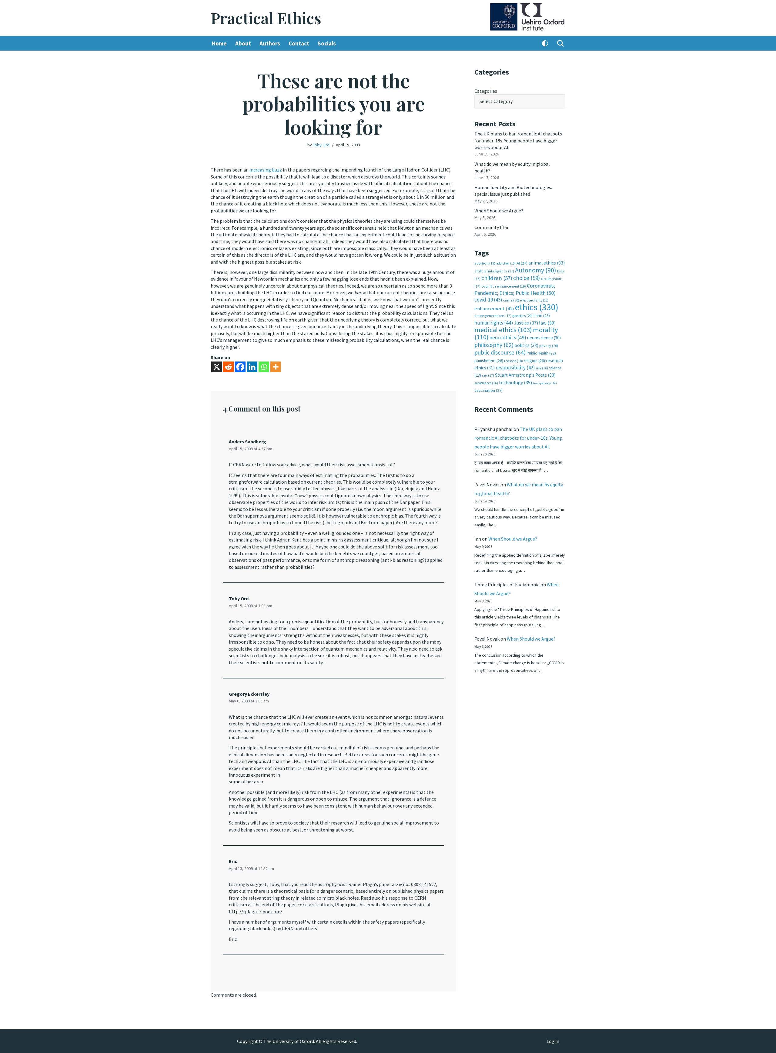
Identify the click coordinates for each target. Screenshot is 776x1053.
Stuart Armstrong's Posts (525, 375)
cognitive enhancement (503, 286)
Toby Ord (321, 145)
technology (515, 382)
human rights (493, 322)
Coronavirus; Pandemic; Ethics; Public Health (515, 289)
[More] (275, 367)
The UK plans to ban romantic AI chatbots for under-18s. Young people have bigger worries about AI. (518, 140)
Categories (485, 91)
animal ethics (546, 263)
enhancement (494, 308)
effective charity (534, 300)
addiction (506, 263)
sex (488, 375)
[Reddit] (228, 367)
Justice (526, 323)
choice (526, 278)
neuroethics (508, 337)
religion (534, 360)
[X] (216, 367)
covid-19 (488, 299)
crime (511, 300)
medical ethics (503, 329)
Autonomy (535, 270)
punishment (488, 360)
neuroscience (544, 338)
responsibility (515, 367)
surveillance (486, 383)
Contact (299, 43)
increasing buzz (265, 170)
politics (526, 345)
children (496, 278)
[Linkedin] (252, 367)
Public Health (541, 353)
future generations (492, 315)
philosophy (493, 344)
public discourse (500, 352)
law (547, 323)
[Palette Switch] (545, 43)
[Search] (560, 43)
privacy (548, 345)
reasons (513, 360)
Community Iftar (491, 227)
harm (542, 315)
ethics (536, 307)
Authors (269, 43)
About (243, 43)
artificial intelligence (494, 271)
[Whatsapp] (264, 367)
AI (522, 263)
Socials (327, 43)
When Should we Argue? (498, 211)
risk (542, 368)
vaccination (488, 390)
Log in (553, 1041)
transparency (545, 383)
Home (219, 43)
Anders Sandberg (247, 441)
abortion (484, 263)
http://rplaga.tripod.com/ (255, 911)
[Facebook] (240, 367)
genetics (522, 315)
